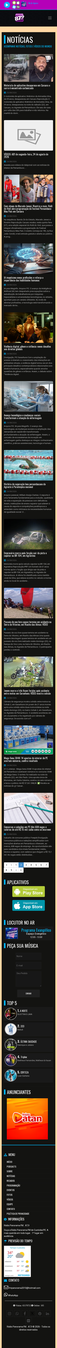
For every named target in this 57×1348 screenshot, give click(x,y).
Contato (11, 1209)
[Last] (21, 870)
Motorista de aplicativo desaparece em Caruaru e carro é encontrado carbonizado (27, 86)
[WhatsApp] (17, 1313)
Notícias (11, 1176)
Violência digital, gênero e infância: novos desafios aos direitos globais (27, 348)
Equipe (10, 1204)
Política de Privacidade (18, 1213)
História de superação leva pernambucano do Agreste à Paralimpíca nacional (25, 485)
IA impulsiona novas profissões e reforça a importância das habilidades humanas (23, 279)
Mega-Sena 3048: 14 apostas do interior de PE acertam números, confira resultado (26, 759)
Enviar (28, 993)
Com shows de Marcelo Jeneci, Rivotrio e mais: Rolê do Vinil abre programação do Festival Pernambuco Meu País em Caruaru (28, 209)
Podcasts (11, 1166)
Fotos (9, 1194)
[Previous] (11, 865)
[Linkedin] (47, 1313)
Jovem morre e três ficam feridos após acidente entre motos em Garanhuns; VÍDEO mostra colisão (27, 692)
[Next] (16, 870)
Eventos (11, 1190)
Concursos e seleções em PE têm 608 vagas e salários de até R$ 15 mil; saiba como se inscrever (27, 828)
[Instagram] (9, 1313)
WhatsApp (13, 1295)
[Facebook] (25, 1313)
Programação (13, 1185)
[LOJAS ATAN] (27, 1113)
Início (9, 1161)
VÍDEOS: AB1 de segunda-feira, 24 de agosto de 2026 (26, 155)
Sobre (9, 1171)
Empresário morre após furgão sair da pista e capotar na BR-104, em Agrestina (25, 554)
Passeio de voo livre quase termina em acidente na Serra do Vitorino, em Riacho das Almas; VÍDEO (27, 623)
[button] (50, 18)
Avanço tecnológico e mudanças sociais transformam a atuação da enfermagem (23, 416)
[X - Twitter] (32, 1313)
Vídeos (10, 1199)
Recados (11, 1180)
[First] (6, 865)
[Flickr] (28, 1321)
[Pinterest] (40, 1313)
